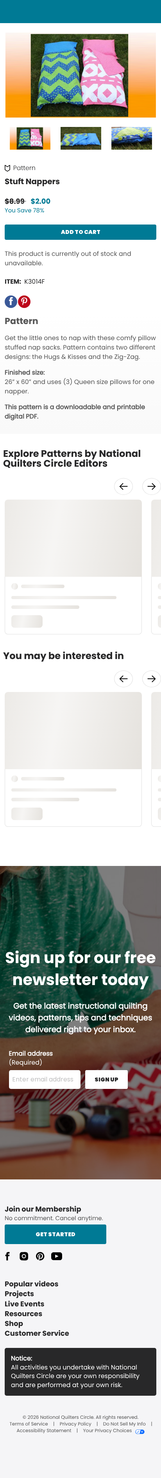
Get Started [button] (55, 1234)
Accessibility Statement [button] (43, 1431)
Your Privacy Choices (107, 1431)
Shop (14, 1324)
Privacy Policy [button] (75, 1424)
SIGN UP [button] (106, 1079)
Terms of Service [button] (28, 1424)
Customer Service (37, 1334)
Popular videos (32, 1284)
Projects (19, 1294)
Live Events (25, 1304)
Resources (23, 1314)
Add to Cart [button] (80, 232)
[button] (11, 301)
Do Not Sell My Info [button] (124, 1424)
